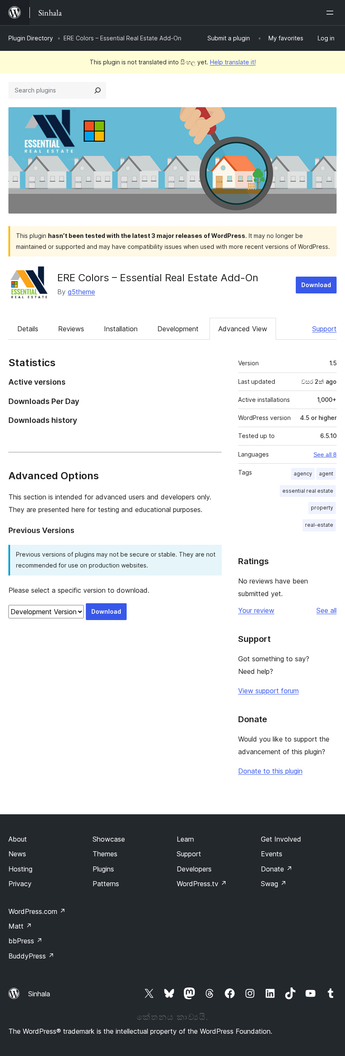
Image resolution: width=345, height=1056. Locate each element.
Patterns (106, 883)
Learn (185, 839)
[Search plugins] (97, 90)
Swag (274, 883)
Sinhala (39, 994)
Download (316, 284)
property (322, 507)
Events (271, 854)
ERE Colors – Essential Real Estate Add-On (157, 278)
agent (326, 473)
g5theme (81, 292)
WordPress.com (37, 911)
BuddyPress (31, 956)
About (17, 839)
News (17, 854)
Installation (121, 329)
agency (303, 473)
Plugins (103, 869)
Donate (276, 869)
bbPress (25, 941)
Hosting (20, 869)
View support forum (268, 690)
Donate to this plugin (270, 771)
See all (326, 610)
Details (27, 329)
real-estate (319, 525)
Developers (194, 869)
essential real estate (307, 491)
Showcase (109, 839)
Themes (105, 854)
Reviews (71, 329)
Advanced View (242, 329)
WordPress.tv (202, 883)
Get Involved (281, 839)
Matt (20, 926)
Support (324, 329)
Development (178, 329)
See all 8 (325, 454)
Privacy (20, 883)
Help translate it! (233, 62)
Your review (256, 610)
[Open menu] (331, 12)
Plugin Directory (30, 38)
